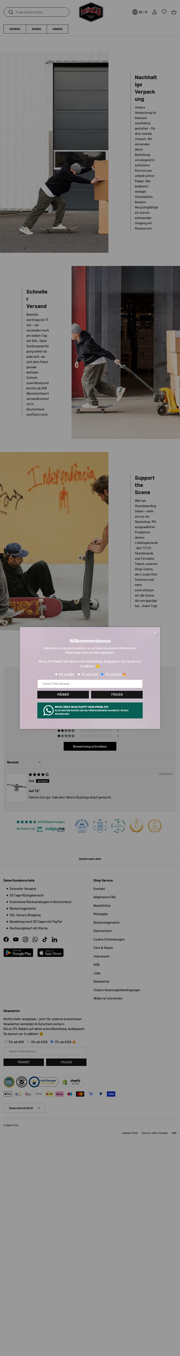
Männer (63, 694)
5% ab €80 (66, 674)
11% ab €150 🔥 (115, 674)
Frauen (117, 694)
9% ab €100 (89, 674)
